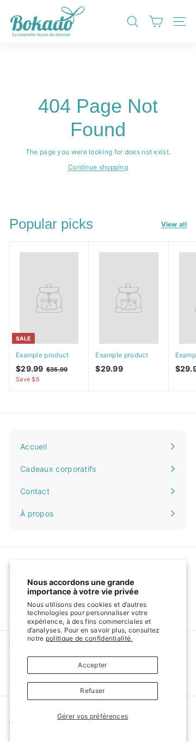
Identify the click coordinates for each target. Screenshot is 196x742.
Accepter (92, 665)
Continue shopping (98, 167)
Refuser (92, 690)
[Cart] (156, 21)
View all (174, 224)
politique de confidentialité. (89, 638)
